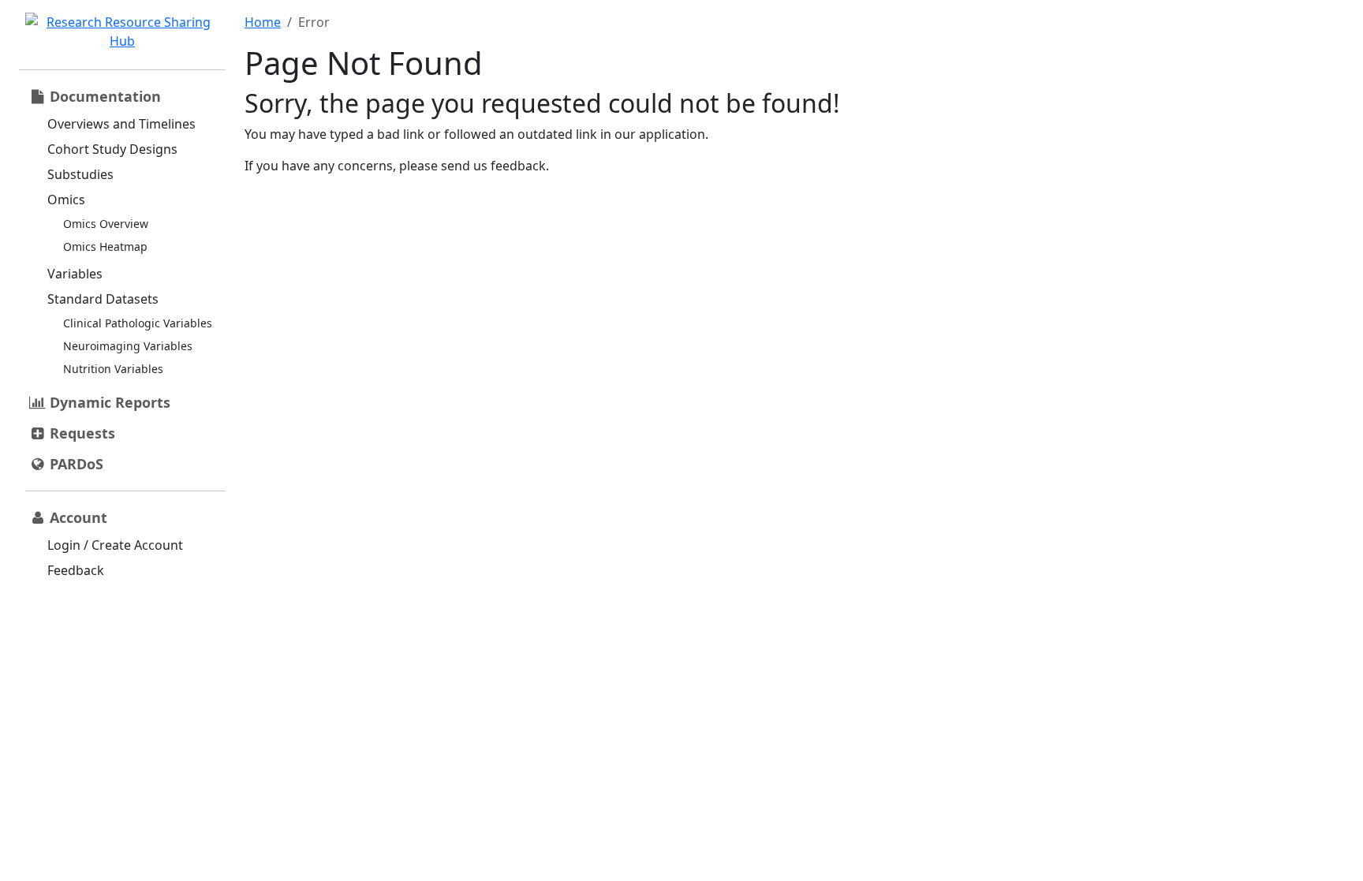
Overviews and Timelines (121, 124)
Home (263, 22)
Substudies (80, 174)
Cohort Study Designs (112, 149)
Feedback (75, 570)
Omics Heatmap (105, 246)
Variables (75, 273)
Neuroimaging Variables (127, 345)
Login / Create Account (115, 545)
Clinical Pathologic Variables (137, 322)
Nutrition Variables (113, 368)
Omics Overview (105, 223)
